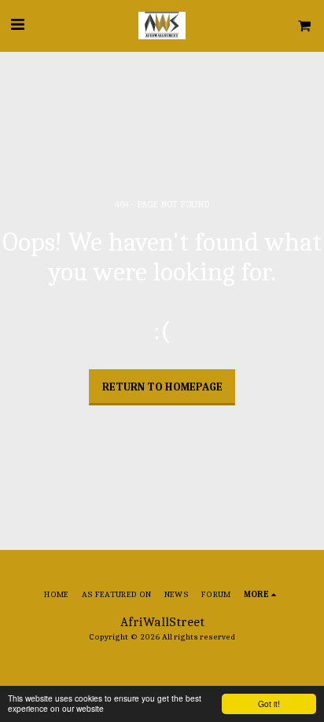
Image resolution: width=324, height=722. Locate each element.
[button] (17, 24)
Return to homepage (162, 387)
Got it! (269, 703)
